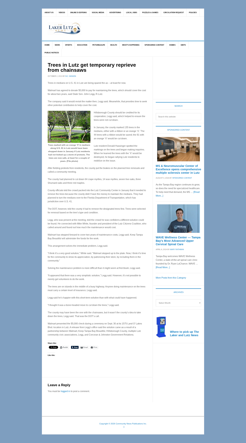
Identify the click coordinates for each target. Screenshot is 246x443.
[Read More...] (163, 267)
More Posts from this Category (171, 278)
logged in (65, 391)
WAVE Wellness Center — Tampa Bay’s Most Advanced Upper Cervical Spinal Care (178, 241)
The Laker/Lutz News (130, 28)
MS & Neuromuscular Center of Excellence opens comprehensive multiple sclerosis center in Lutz (178, 169)
